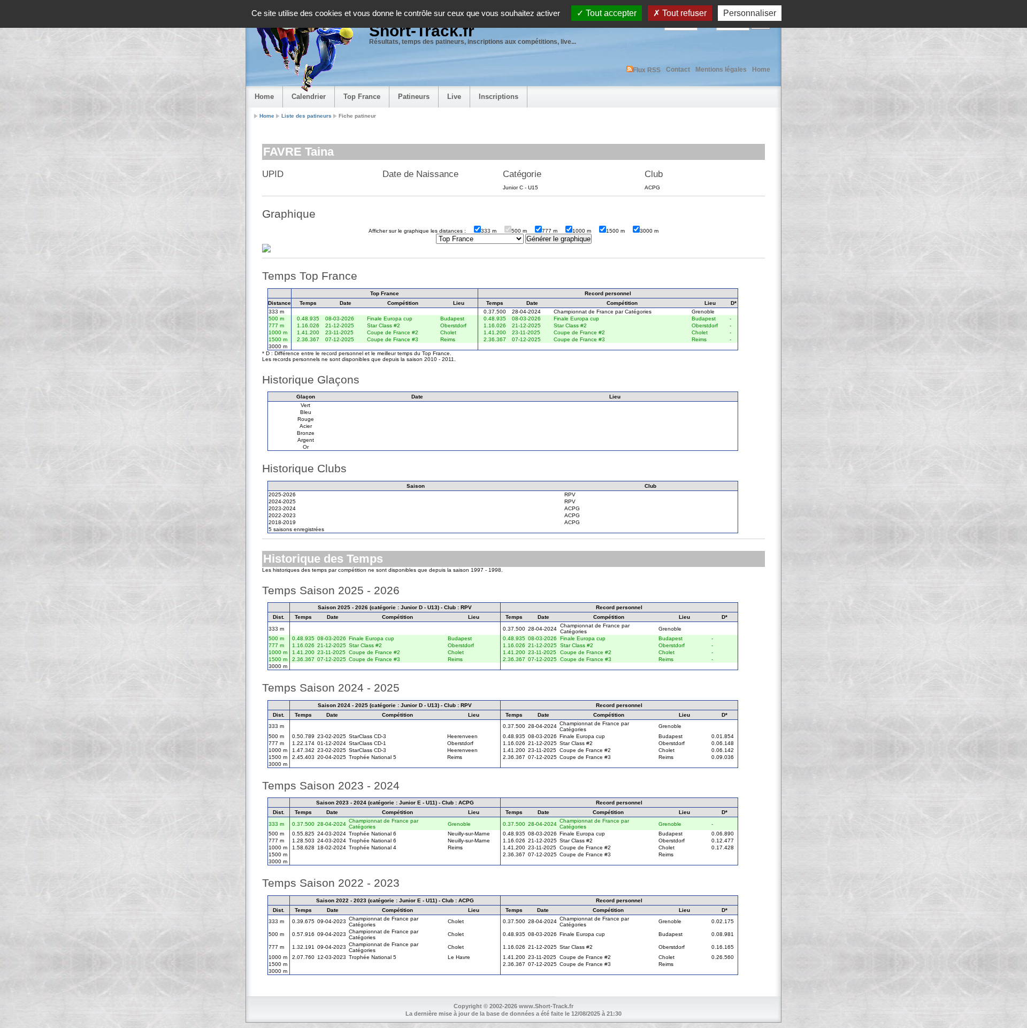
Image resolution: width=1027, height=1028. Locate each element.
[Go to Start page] (302, 51)
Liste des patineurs (306, 116)
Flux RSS (647, 70)
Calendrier (309, 97)
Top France (361, 97)
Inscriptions (498, 97)
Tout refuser (683, 13)
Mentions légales (721, 69)
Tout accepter (610, 13)
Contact (678, 69)
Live (454, 97)
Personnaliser (749, 13)
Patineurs (414, 97)
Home (761, 69)
